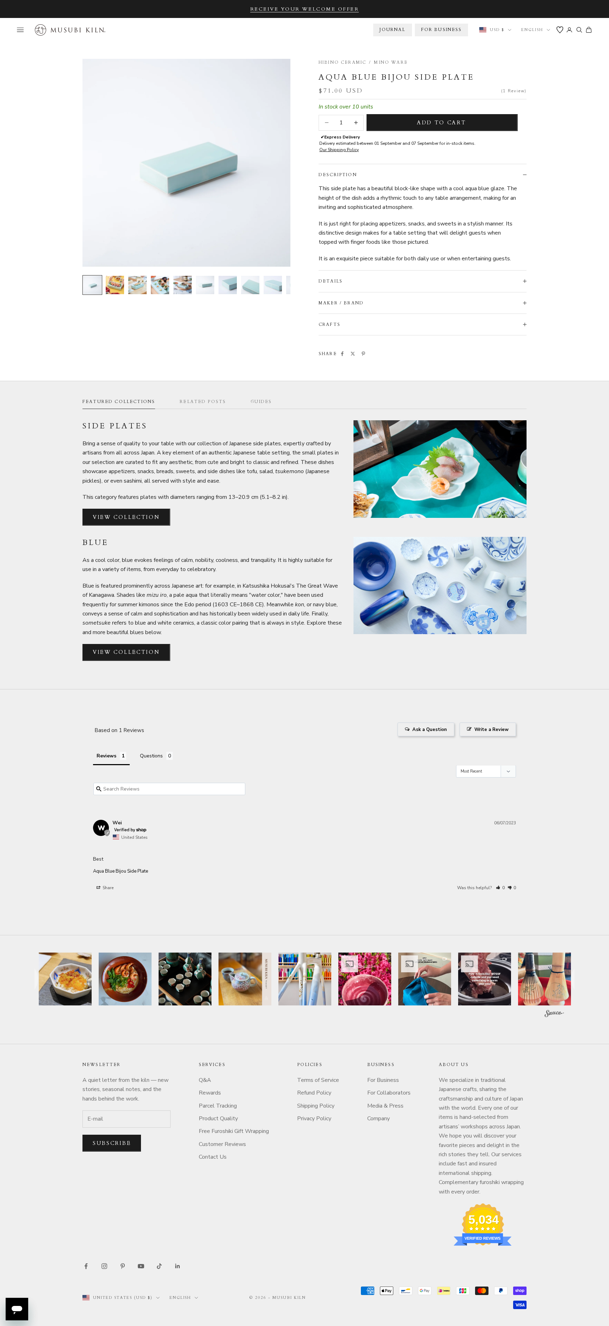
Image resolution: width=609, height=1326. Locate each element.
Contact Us (213, 1157)
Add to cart (441, 122)
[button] (500, 888)
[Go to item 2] (115, 285)
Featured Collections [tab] (118, 401)
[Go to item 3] (137, 285)
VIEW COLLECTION (126, 517)
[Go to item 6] (205, 285)
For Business (383, 1080)
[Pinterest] (363, 354)
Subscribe (112, 1143)
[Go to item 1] (92, 285)
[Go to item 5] (182, 285)
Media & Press (385, 1106)
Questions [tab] (151, 755)
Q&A (205, 1080)
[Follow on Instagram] (104, 1266)
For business (441, 29)
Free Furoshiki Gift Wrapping (234, 1131)
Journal (392, 29)
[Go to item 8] (250, 285)
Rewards (210, 1093)
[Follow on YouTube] (140, 1266)
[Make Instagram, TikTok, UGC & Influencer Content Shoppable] (554, 1014)
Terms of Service (318, 1080)
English (532, 29)
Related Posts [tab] (203, 401)
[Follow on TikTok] (159, 1266)
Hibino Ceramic (342, 62)
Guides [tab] (261, 401)
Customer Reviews (222, 1144)
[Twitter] (353, 354)
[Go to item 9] (273, 285)
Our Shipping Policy (339, 150)
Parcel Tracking (218, 1106)
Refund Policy (314, 1093)
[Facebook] (342, 354)
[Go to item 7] (228, 285)
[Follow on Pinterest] (122, 1266)
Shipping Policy (315, 1106)
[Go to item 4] (160, 285)
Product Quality (218, 1118)
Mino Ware (390, 62)
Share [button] (107, 888)
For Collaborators (389, 1093)
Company (378, 1118)
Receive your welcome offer (304, 9)
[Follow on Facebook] (86, 1266)
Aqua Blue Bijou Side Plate (120, 871)
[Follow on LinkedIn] (177, 1266)
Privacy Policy (314, 1118)
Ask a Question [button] (429, 729)
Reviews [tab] (106, 755)
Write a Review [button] (491, 729)
